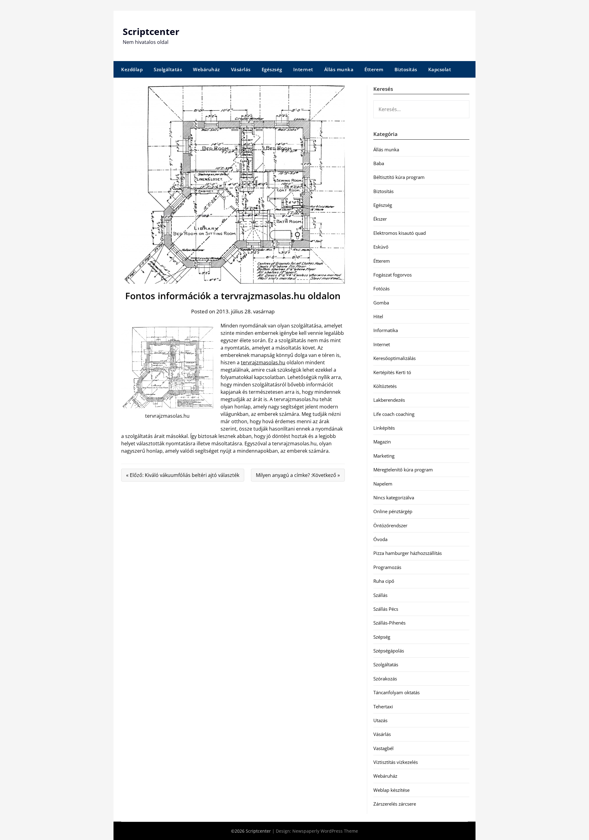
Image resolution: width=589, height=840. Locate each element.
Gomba (381, 303)
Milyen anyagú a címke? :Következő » (298, 475)
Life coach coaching (393, 414)
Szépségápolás (388, 651)
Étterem (373, 69)
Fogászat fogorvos (392, 275)
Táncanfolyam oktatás (396, 692)
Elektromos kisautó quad (399, 233)
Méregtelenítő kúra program (403, 469)
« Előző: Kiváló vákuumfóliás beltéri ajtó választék (182, 475)
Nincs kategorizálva (393, 497)
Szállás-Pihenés (389, 623)
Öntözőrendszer (390, 525)
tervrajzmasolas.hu (263, 362)
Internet (303, 69)
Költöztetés (385, 386)
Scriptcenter (151, 31)
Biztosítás (406, 69)
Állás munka (339, 69)
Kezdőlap (132, 69)
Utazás (380, 720)
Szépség (381, 637)
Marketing (384, 456)
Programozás (387, 567)
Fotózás (381, 288)
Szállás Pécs (385, 609)
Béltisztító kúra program (399, 177)
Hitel (378, 316)
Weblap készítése (391, 790)
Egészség (272, 69)
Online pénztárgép (392, 511)
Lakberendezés (389, 400)
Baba (378, 163)
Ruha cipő (383, 581)
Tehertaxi (383, 706)
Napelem (382, 484)
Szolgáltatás (168, 69)
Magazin (382, 442)
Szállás (380, 595)
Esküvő (380, 247)
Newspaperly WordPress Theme (325, 831)
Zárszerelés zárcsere (394, 804)
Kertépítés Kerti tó (392, 372)
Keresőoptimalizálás (394, 358)
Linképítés (384, 428)
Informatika (385, 330)
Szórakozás (385, 678)
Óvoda (380, 539)
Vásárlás (241, 69)
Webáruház (206, 69)
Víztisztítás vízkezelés (395, 762)
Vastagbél (383, 748)
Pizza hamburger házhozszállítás (407, 553)
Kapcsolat (439, 69)
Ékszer (380, 219)
